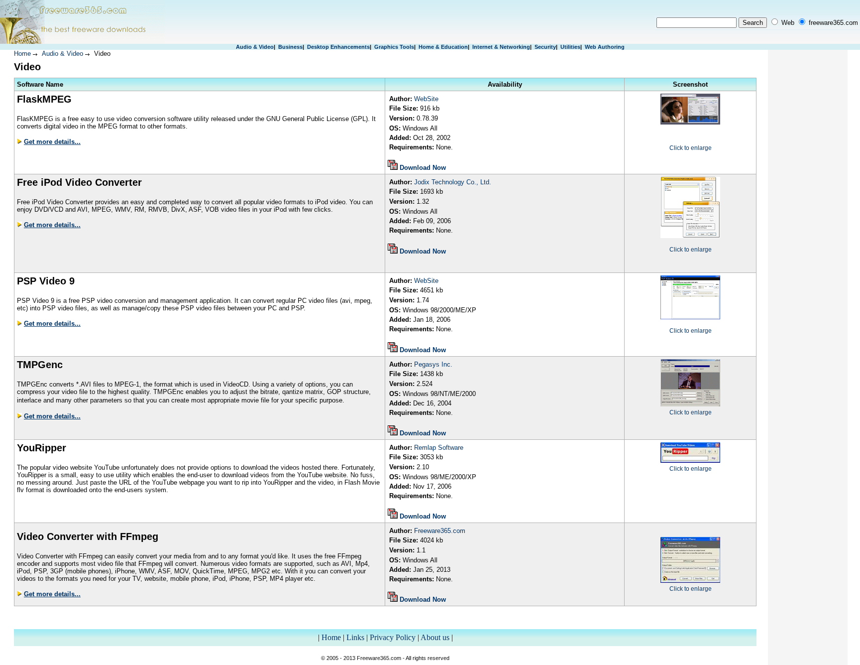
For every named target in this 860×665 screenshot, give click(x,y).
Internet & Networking (501, 47)
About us (435, 637)
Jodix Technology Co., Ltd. (452, 182)
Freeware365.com (439, 530)
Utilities (570, 47)
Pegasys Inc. (433, 364)
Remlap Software (438, 447)
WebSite (426, 99)
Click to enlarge (690, 147)
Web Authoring (605, 47)
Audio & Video (255, 47)
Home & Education (443, 47)
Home (22, 53)
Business (290, 47)
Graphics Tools (394, 47)
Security (545, 47)
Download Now (423, 167)
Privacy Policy (393, 637)
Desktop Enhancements (338, 47)
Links (355, 637)
